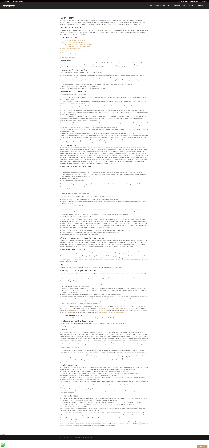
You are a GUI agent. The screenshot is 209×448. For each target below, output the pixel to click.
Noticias (191, 6)
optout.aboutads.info (102, 308)
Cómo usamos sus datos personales (71, 48)
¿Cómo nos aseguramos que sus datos (72, 53)
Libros (184, 6)
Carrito (187, 1)
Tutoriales (176, 6)
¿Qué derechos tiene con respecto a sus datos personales (77, 44)
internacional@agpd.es (94, 318)
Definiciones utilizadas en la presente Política (73, 40)
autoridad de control (79, 129)
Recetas (158, 6)
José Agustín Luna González (84, 437)
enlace (111, 142)
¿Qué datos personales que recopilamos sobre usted (76, 46)
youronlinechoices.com (116, 308)
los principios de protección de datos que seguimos (75, 42)
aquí (135, 161)
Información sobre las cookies (70, 55)
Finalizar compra (194, 1)
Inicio (151, 6)
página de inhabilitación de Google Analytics (113, 312)
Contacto (200, 6)
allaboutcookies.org (73, 310)
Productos (166, 6)
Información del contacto (68, 57)
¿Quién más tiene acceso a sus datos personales (75, 51)
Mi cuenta (181, 1)
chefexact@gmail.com (110, 30)
